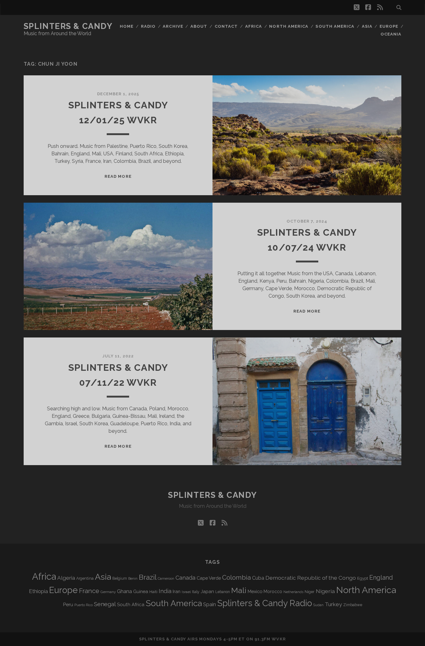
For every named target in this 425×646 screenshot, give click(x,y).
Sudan (318, 605)
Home (126, 26)
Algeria (66, 578)
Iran (176, 591)
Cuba (258, 578)
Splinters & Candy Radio (264, 603)
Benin (133, 578)
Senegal (105, 604)
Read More (118, 176)
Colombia (236, 577)
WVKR (279, 639)
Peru (68, 604)
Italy (195, 592)
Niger (310, 591)
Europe (389, 26)
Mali (238, 590)
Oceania (391, 34)
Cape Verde (209, 578)
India (165, 591)
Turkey (333, 604)
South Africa (130, 604)
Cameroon (166, 579)
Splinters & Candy (68, 26)
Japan (207, 591)
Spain (209, 604)
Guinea (140, 591)
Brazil (147, 577)
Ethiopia (38, 591)
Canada (185, 577)
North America (288, 26)
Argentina (85, 578)
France (89, 591)
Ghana (124, 591)
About (198, 26)
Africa (253, 26)
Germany (108, 592)
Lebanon (222, 592)
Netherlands (293, 592)
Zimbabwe (352, 605)
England (381, 577)
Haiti (153, 591)
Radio (148, 26)
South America (334, 26)
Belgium (119, 578)
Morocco (273, 591)
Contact (226, 26)
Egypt (362, 578)
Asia (367, 26)
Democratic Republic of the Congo (310, 577)
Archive (173, 26)
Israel (186, 592)
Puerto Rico (83, 605)
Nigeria (325, 591)
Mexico (255, 591)
